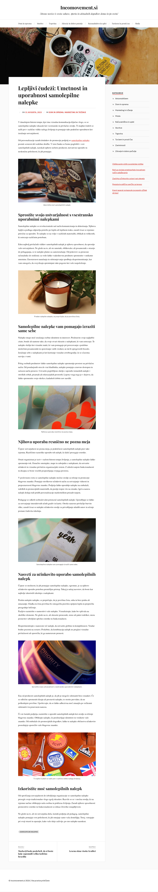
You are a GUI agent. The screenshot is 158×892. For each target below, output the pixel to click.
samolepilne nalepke (80, 140)
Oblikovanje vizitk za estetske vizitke (127, 164)
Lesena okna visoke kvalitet (82, 851)
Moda (137, 23)
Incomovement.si (79, 7)
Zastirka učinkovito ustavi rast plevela (128, 178)
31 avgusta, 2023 (33, 112)
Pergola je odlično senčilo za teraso (127, 184)
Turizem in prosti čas (121, 23)
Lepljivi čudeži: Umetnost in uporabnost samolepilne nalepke (52, 95)
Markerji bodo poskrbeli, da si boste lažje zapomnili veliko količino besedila (35, 854)
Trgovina (52, 23)
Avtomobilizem (121, 98)
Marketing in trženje (75, 112)
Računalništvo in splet (97, 23)
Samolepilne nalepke (29, 832)
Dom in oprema (25, 23)
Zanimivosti (120, 145)
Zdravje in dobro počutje (72, 23)
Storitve (40, 23)
